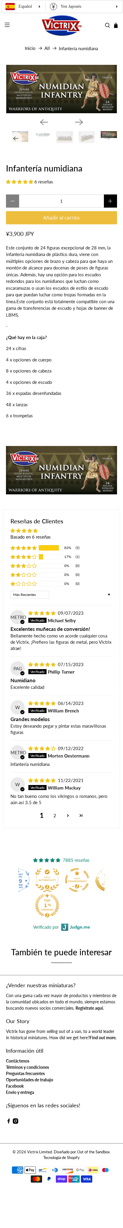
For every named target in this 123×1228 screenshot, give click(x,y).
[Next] (79, 122)
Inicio (30, 48)
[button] (19, 181)
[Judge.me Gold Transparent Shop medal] (77, 880)
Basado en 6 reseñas (30, 536)
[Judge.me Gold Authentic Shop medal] (47, 880)
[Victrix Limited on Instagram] (15, 1122)
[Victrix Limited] (61, 25)
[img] (42, 613)
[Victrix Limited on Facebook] (8, 1122)
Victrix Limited (39, 1152)
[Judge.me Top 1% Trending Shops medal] (47, 905)
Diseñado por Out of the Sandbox (82, 1152)
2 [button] (54, 815)
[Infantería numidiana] (61, 89)
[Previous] (43, 122)
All (47, 48)
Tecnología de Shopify (61, 1157)
